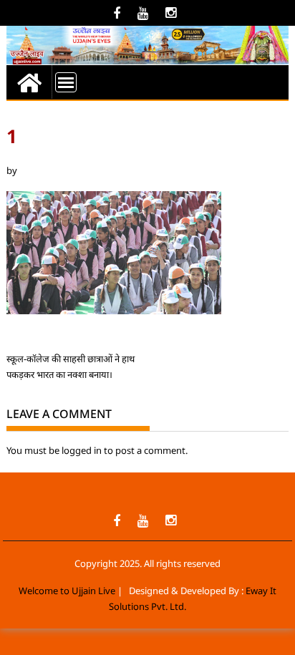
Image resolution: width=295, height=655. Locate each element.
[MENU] (66, 82)
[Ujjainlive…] (29, 82)
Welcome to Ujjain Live (67, 590)
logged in (82, 450)
